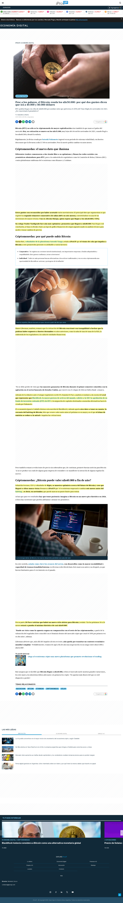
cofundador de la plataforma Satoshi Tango (44, 241)
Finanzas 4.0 (93, 861)
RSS (61, 875)
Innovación (61, 865)
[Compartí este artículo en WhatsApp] (23, 121)
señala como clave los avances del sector (45, 564)
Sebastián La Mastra (23, 115)
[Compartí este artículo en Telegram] (29, 121)
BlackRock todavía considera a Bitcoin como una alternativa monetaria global (41, 843)
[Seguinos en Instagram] (50, 892)
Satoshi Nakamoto (50, 139)
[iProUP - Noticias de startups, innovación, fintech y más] (61, 3)
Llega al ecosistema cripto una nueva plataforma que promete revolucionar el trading (64, 656)
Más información (82, 20)
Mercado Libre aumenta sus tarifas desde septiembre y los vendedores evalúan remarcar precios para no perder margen (55, 755)
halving (18, 491)
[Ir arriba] (119, 894)
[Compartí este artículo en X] (20, 121)
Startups (93, 865)
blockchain (20, 689)
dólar (63, 689)
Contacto (61, 869)
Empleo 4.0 (30, 865)
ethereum (40, 689)
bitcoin (30, 689)
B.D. (5, 848)
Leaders (29, 869)
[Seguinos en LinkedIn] (61, 892)
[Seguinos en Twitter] (67, 892)
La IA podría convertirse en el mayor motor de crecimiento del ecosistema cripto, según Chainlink (47, 739)
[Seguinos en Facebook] (56, 892)
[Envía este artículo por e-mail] (33, 121)
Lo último (29, 861)
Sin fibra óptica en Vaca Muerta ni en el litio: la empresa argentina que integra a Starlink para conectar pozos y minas (53, 747)
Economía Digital (61, 861)
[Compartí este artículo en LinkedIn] (26, 121)
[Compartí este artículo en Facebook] (16, 121)
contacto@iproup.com (8, 884)
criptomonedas (52, 689)
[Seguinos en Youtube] (73, 892)
